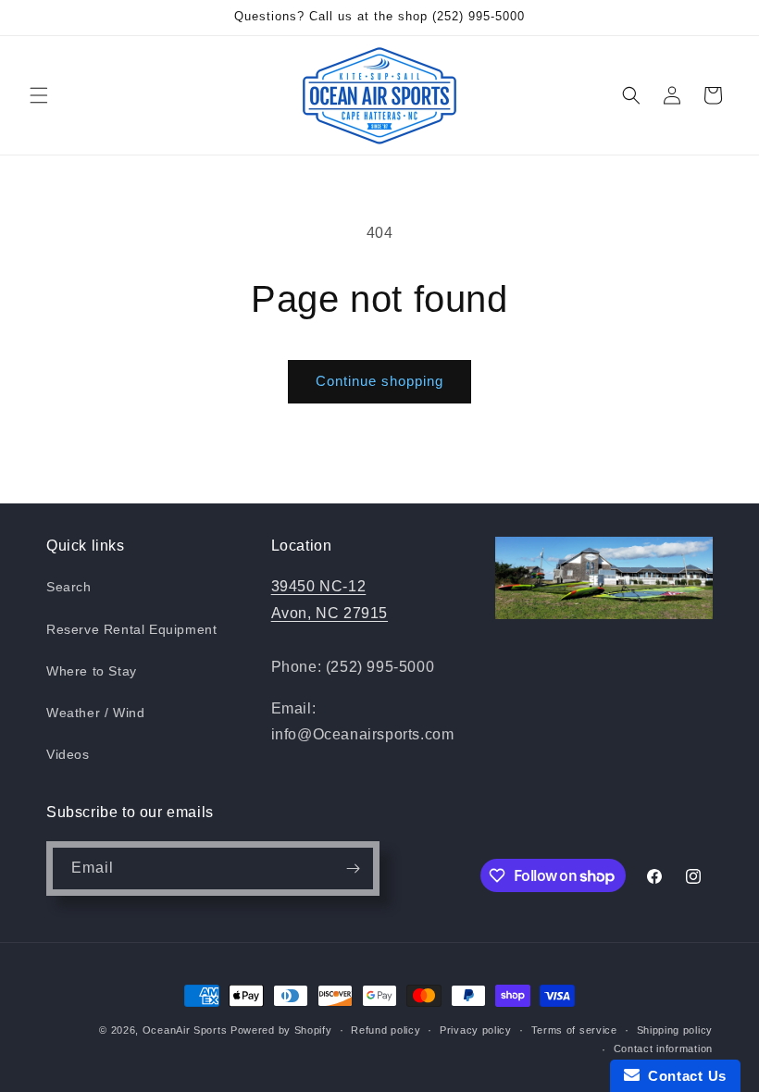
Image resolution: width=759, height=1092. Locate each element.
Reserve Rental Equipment (131, 629)
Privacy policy (476, 1030)
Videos (68, 754)
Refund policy (385, 1030)
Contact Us (683, 1076)
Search (69, 586)
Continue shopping (379, 381)
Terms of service (574, 1030)
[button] (39, 95)
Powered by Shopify (281, 1030)
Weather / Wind (95, 712)
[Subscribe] (352, 868)
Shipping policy (675, 1030)
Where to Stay (91, 671)
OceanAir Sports (185, 1030)
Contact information (663, 1048)
